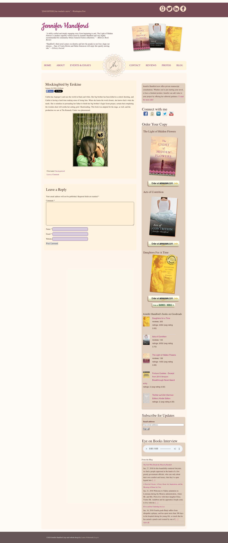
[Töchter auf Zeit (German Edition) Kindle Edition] (147, 398)
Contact (134, 65)
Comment (50, 200)
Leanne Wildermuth (87, 537)
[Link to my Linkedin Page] (158, 114)
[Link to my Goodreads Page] (152, 114)
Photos (166, 65)
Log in (96, 537)
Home (47, 65)
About (60, 65)
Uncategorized (60, 171)
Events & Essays (80, 65)
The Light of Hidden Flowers (164, 355)
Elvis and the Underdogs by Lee (154, 506)
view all (146, 522)
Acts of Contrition (159, 336)
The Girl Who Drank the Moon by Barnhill (157, 465)
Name (49, 229)
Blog (179, 65)
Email (49, 234)
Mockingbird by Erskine (63, 84)
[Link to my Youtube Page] (171, 114)
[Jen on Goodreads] (161, 10)
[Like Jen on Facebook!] (181, 10)
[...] (153, 480)
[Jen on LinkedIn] (174, 10)
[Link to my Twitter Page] (165, 114)
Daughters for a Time (161, 318)
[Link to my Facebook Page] (145, 114)
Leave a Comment (53, 174)
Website (49, 239)
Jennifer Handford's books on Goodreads (162, 313)
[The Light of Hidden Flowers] (147, 358)
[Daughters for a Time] (147, 322)
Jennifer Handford (65, 25)
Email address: (149, 421)
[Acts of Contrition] (147, 340)
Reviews (151, 65)
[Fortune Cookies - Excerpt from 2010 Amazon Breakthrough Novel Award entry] (147, 375)
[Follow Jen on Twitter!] (168, 10)
